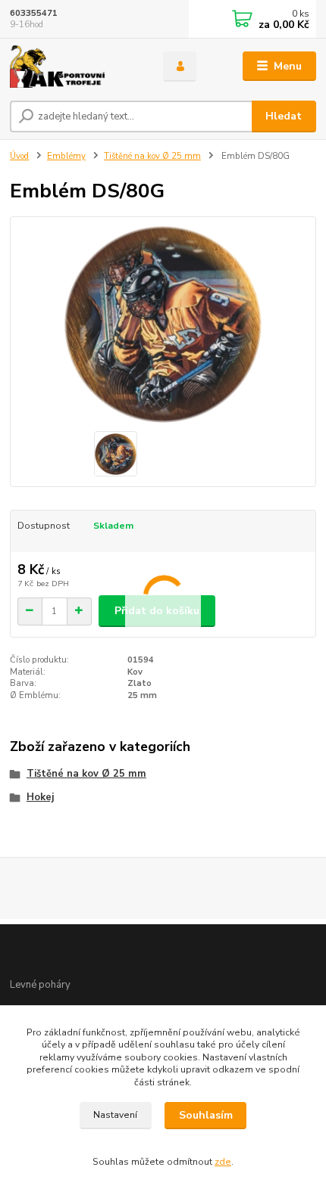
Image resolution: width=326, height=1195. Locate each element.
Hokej (40, 797)
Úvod (19, 156)
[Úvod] (73, 66)
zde (223, 1162)
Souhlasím (206, 1115)
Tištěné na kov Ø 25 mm (152, 156)
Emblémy (66, 156)
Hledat (283, 116)
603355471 (34, 13)
